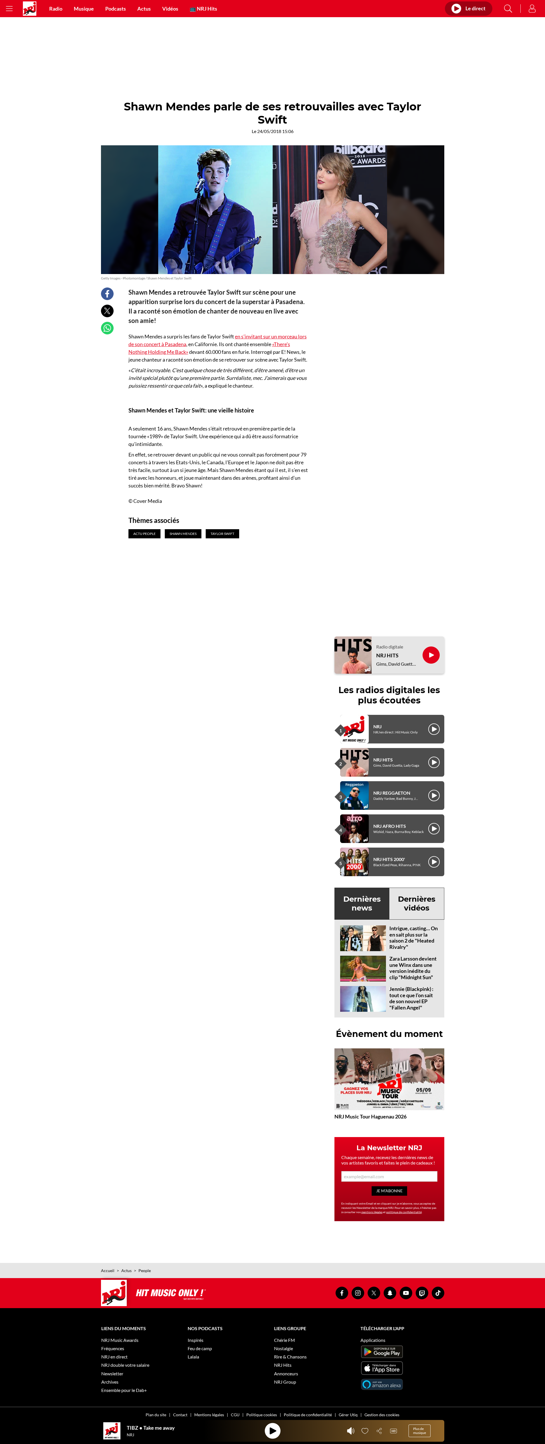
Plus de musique (419, 1431)
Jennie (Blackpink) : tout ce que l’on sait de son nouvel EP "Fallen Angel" (411, 998)
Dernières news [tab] (362, 903)
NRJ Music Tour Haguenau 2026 (370, 1116)
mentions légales (372, 1212)
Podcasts (115, 8)
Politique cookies (261, 1414)
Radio (55, 8)
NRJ (377, 726)
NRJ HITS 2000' (389, 859)
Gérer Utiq (348, 1414)
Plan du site (156, 1414)
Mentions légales (209, 1414)
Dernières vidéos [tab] (416, 903)
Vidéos (170, 8)
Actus (144, 8)
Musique (84, 8)
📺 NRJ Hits (203, 8)
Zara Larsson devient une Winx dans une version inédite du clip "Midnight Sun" (413, 967)
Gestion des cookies (381, 1414)
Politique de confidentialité (308, 1414)
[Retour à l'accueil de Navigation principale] (29, 8)
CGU (235, 1414)
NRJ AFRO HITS (389, 826)
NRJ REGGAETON (391, 793)
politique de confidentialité (404, 1212)
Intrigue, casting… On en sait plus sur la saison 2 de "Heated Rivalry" (413, 937)
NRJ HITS (387, 655)
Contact (180, 1414)
